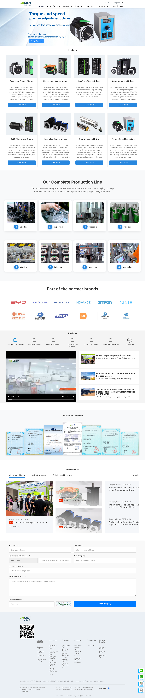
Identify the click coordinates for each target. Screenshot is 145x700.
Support (90, 6)
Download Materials (77, 659)
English (118, 2)
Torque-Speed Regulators (53, 669)
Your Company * (80, 556)
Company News (17, 475)
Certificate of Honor (41, 656)
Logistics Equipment (65, 664)
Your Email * (78, 545)
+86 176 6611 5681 (88, 687)
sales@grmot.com (67, 689)
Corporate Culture (40, 652)
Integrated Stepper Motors (53, 664)
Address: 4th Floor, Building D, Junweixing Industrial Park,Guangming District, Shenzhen (33, 689)
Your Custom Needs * (17, 577)
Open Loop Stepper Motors (53, 647)
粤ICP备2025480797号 (86, 695)
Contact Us (102, 6)
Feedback (77, 662)
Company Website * (16, 566)
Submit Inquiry (105, 604)
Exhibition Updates (62, 475)
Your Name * (14, 545)
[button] (141, 670)
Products (67, 6)
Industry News (39, 475)
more (51, 674)
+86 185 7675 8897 (66, 687)
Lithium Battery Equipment (65, 659)
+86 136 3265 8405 (86, 689)
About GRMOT (53, 6)
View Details (36, 41)
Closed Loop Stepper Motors (54, 652)
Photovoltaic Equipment (66, 646)
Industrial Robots (65, 650)
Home (41, 6)
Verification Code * (16, 600)
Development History (41, 660)
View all (135, 475)
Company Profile (40, 648)
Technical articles (77, 652)
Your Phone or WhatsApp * (19, 556)
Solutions (79, 6)
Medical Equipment (65, 654)
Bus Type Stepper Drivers (53, 658)
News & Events (118, 6)
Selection (77, 656)
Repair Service (76, 648)
